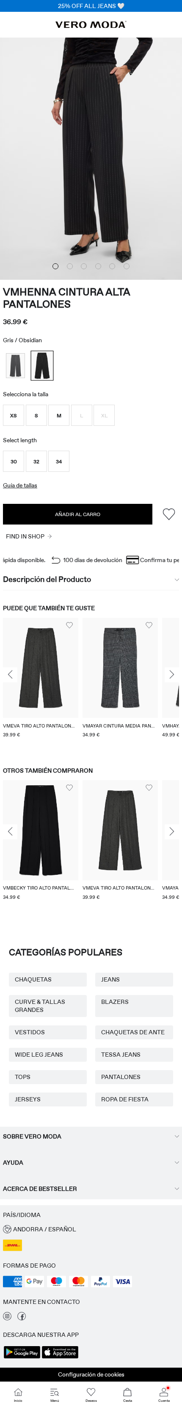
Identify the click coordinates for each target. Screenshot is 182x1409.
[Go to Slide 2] (70, 266)
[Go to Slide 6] (127, 266)
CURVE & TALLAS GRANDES (40, 1005)
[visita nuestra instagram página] (7, 1318)
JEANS (110, 979)
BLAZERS (115, 1001)
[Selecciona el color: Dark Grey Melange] (15, 365)
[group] (40, 684)
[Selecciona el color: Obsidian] (41, 366)
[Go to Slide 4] (98, 266)
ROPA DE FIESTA (125, 1099)
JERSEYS (28, 1099)
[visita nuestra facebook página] (21, 1318)
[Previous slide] (10, 675)
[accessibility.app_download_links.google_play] (22, 1357)
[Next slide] (172, 675)
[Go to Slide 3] (84, 266)
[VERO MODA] (91, 25)
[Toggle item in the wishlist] (168, 514)
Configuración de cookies (91, 1374)
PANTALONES (121, 1077)
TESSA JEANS (121, 1054)
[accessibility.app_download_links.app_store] (60, 1357)
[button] (13, 415)
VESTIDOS (30, 1032)
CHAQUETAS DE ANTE (133, 1032)
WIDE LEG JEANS (39, 1054)
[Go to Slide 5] (112, 266)
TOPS (22, 1077)
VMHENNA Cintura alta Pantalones (66, 298)
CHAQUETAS (33, 979)
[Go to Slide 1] (55, 266)
